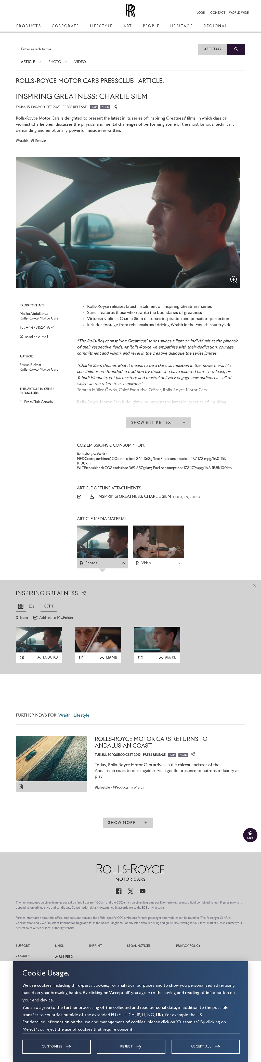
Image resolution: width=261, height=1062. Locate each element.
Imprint (95, 946)
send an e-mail (36, 337)
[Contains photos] (21, 787)
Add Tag (212, 49)
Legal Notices (139, 946)
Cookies (23, 956)
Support (23, 946)
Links (59, 946)
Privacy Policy (188, 946)
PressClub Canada (38, 402)
